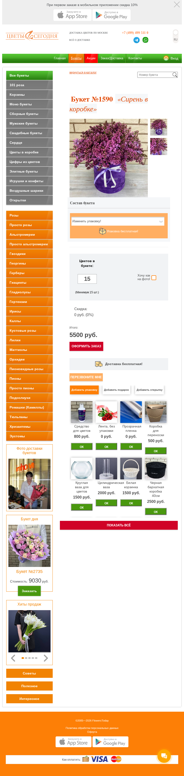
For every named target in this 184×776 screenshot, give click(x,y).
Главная (60, 58)
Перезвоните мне (86, 377)
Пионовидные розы (26, 369)
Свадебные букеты (26, 133)
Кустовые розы (23, 330)
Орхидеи (17, 359)
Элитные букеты (24, 171)
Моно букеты (21, 104)
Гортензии (18, 302)
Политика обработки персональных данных (92, 728)
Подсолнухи (20, 398)
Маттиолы (18, 350)
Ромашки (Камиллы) (27, 407)
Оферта (92, 731)
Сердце (16, 142)
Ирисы (15, 311)
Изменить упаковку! (86, 221)
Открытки (18, 200)
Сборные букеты (24, 114)
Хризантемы (20, 426)
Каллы (15, 321)
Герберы (17, 273)
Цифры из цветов (25, 162)
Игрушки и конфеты (26, 181)
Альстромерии (22, 234)
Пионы (15, 378)
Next (46, 658)
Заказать (29, 591)
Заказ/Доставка (112, 58)
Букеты (76, 58)
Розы (14, 215)
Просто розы (21, 225)
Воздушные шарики (26, 190)
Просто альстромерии (29, 244)
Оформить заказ (86, 346)
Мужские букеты (24, 123)
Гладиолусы (20, 292)
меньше (87, 271)
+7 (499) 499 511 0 (135, 33)
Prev (13, 658)
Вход (174, 58)
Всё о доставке (79, 40)
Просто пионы (22, 388)
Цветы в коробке (24, 152)
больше (87, 286)
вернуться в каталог (83, 72)
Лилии (15, 340)
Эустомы (17, 436)
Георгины (18, 263)
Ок (82, 447)
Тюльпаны (19, 417)
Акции (91, 58)
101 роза (17, 85)
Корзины (17, 94)
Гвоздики (18, 254)
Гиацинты (18, 282)
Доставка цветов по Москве (88, 32)
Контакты (135, 58)
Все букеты (19, 75)
